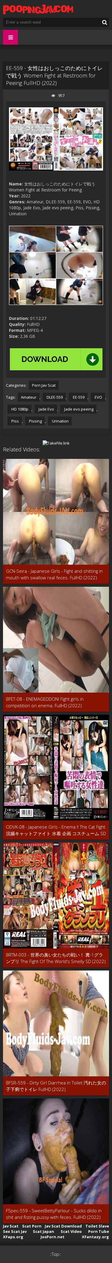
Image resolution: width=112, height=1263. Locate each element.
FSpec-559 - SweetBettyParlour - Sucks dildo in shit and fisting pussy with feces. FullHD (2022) (54, 1214)
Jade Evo (46, 409)
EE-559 (78, 397)
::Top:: (55, 1254)
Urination (60, 421)
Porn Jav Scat (44, 385)
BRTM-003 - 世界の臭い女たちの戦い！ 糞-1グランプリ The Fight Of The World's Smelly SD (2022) (56, 958)
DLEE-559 (54, 397)
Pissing (35, 421)
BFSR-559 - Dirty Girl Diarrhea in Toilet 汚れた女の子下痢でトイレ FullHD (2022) (56, 1086)
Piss (14, 421)
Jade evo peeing (78, 409)
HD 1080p (19, 409)
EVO (98, 397)
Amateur (28, 397)
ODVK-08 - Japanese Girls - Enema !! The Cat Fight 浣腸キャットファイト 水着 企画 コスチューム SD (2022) (56, 830)
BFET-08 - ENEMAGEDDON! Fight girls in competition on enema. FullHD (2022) (45, 702)
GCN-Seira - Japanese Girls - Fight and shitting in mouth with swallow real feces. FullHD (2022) (54, 574)
